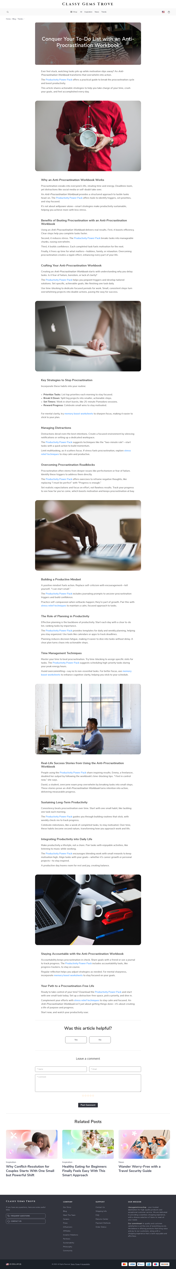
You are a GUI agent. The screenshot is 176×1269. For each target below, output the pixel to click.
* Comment (41, 1077)
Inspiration (88, 12)
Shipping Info (101, 1211)
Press (65, 1223)
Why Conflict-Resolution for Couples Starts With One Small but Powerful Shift (30, 1171)
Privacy (77, 1264)
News (97, 12)
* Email (94, 1069)
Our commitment (135, 1223)
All (81, 12)
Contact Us (100, 1207)
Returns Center (102, 1219)
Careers (66, 1219)
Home (8, 19)
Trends (103, 12)
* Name (40, 1069)
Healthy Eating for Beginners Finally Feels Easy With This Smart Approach (84, 1171)
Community (67, 1251)
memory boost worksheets (78, 414)
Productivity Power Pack (59, 80)
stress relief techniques (53, 605)
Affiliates (67, 1231)
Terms (73, 1264)
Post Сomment (88, 1105)
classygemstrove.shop (137, 1207)
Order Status (101, 1227)
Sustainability (68, 1243)
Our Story (67, 1207)
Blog (14, 19)
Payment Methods (103, 1223)
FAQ (97, 1215)
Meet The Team (69, 1215)
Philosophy (67, 1247)
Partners (66, 1239)
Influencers (67, 1227)
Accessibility (86, 1264)
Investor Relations (70, 1235)
